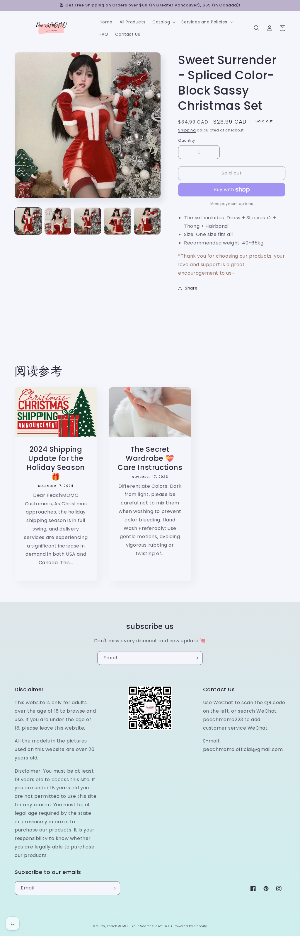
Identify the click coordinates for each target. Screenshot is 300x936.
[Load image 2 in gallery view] (58, 221)
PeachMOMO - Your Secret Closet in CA (140, 926)
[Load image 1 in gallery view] (28, 221)
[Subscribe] (196, 658)
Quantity (186, 140)
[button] (163, 22)
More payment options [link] (231, 203)
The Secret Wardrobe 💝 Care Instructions (149, 458)
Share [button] (191, 288)
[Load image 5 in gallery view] (147, 221)
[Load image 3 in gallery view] (87, 221)
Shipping (187, 130)
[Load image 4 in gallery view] (117, 221)
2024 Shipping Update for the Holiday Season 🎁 (56, 463)
